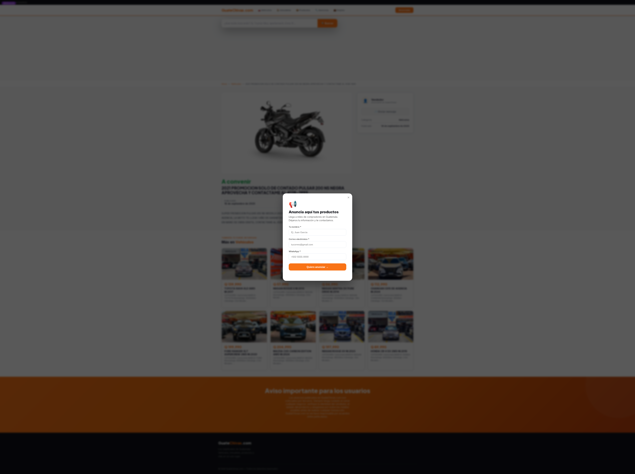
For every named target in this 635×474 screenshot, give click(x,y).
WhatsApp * (295, 251)
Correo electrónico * (299, 239)
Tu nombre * (295, 227)
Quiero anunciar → (317, 267)
